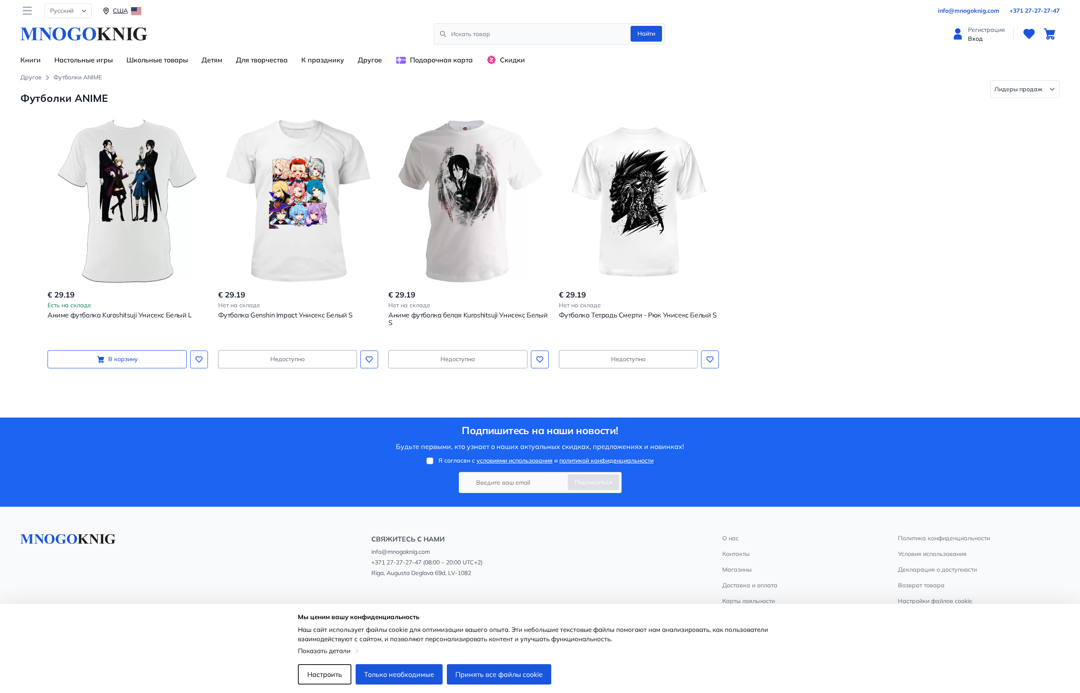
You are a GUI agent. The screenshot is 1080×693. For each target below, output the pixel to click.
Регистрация (986, 30)
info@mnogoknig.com (968, 10)
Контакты (735, 554)
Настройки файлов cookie (935, 601)
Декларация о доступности (937, 569)
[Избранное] (1029, 34)
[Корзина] (1049, 34)
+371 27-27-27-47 (1035, 10)
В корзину (123, 359)
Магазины (737, 569)
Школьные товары (157, 60)
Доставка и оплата (749, 585)
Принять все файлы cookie (499, 674)
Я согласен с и (546, 460)
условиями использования (515, 460)
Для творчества (262, 60)
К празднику (322, 60)
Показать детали (324, 651)
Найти (646, 33)
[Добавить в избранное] (199, 359)
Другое (370, 60)
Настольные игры (83, 60)
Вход (975, 38)
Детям (212, 60)
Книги (30, 60)
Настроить (324, 674)
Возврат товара (921, 585)
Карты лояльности (748, 601)
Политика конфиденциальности (944, 538)
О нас (730, 538)
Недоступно (287, 359)
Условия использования (932, 554)
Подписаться (593, 482)
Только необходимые (399, 674)
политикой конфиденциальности (606, 460)
